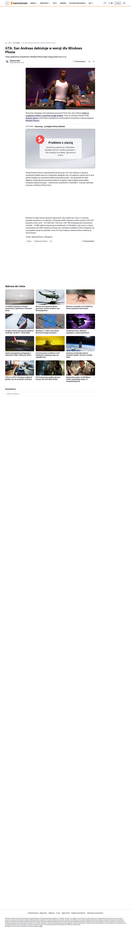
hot (51, 241)
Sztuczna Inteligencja (77, 3)
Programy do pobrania (40, 241)
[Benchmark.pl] (20, 3)
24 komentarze (80, 61)
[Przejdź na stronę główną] (7, 4)
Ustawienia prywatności (94, 913)
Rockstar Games (32, 118)
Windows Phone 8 (32, 121)
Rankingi (63, 3)
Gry (90, 3)
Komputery (44, 3)
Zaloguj (118, 3)
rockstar (28, 241)
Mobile (32, 3)
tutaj (41, 926)
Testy (55, 3)
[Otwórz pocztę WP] (105, 3)
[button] (110, 3)
